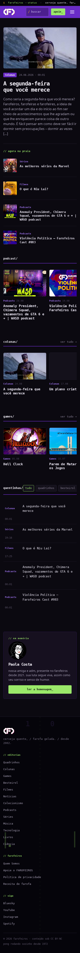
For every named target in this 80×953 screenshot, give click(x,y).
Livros (8, 837)
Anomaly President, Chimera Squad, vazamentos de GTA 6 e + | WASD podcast (48, 215)
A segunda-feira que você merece (26, 86)
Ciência (9, 843)
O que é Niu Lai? (34, 189)
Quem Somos (11, 863)
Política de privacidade (22, 877)
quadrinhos (46, 488)
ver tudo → (68, 341)
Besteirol (10, 782)
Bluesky (9, 903)
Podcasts (9, 810)
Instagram (10, 916)
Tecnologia (11, 830)
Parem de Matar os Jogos (63, 466)
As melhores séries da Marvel (44, 166)
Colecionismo (13, 803)
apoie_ (58, 11)
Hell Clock (13, 464)
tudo (28, 488)
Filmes (8, 789)
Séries (8, 816)
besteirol (68, 488)
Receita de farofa (17, 883)
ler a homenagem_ (40, 689)
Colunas (10, 75)
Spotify (9, 923)
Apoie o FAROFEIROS (18, 870)
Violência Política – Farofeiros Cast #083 (40, 597)
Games (7, 776)
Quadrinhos (11, 762)
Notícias (9, 796)
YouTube (9, 910)
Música (8, 823)
